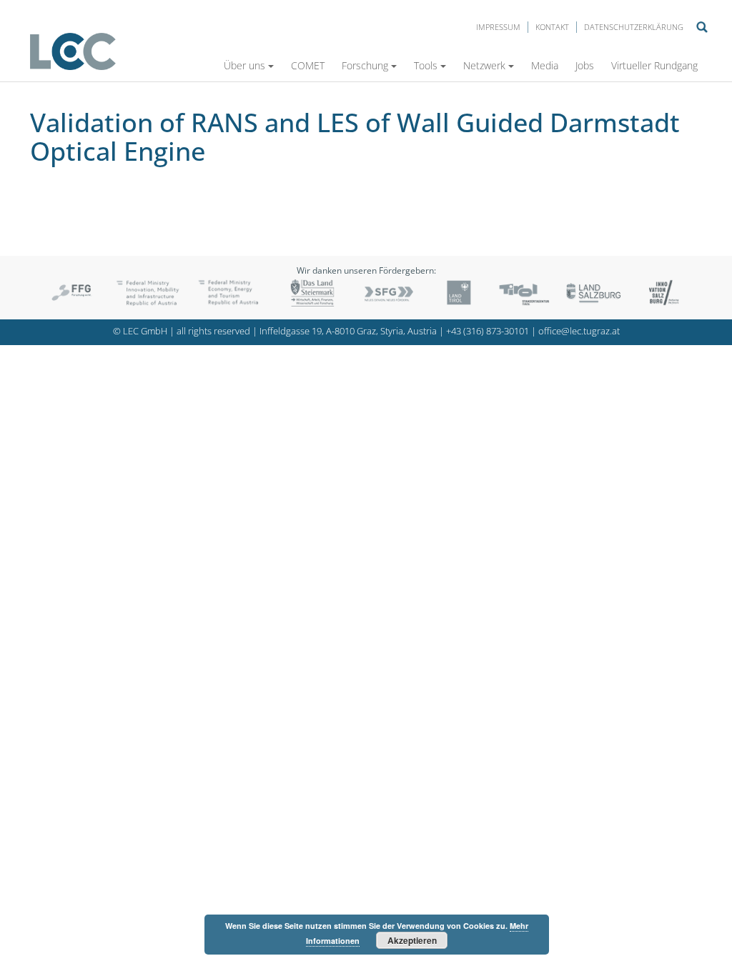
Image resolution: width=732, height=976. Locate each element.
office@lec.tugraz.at (579, 331)
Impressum (498, 26)
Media (544, 65)
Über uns (244, 65)
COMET (308, 65)
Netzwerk (484, 65)
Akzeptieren (412, 940)
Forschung (365, 65)
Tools (425, 65)
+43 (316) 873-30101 (487, 331)
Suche (702, 27)
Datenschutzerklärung (633, 26)
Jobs (584, 65)
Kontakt (552, 26)
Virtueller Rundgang (654, 65)
